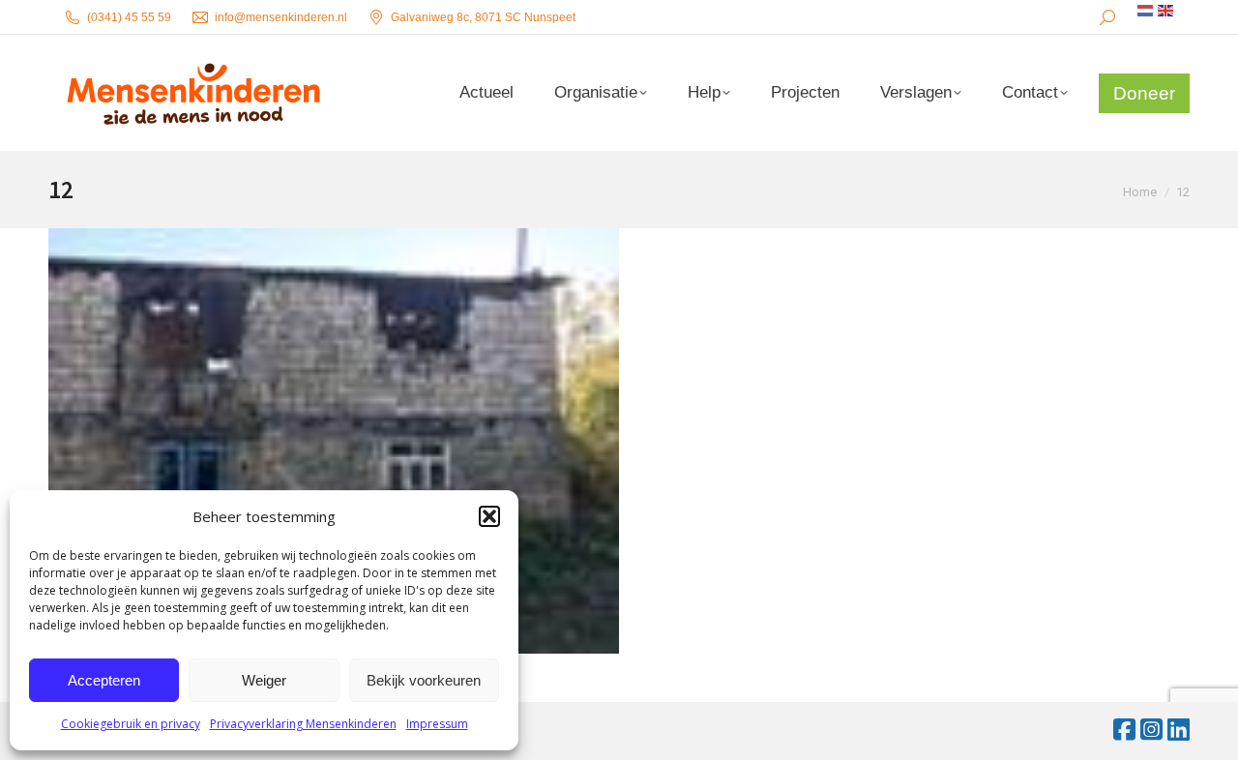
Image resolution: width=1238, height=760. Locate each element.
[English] (1166, 10)
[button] (489, 516)
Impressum (437, 724)
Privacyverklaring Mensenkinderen (303, 724)
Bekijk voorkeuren (424, 680)
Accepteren (104, 680)
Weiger (264, 680)
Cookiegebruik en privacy (130, 724)
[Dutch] (1146, 10)
